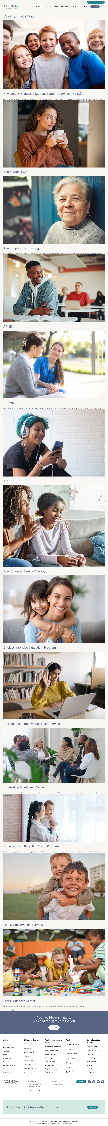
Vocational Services (30, 1068)
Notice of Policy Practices (55, 1121)
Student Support (29, 1060)
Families (69, 1040)
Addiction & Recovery (30, 1044)
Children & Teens (31, 1040)
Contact (84, 6)
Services (37, 6)
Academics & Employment (53, 1046)
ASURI (7, 481)
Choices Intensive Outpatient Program (29, 647)
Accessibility (75, 1121)
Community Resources (72, 1044)
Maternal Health (91, 1061)
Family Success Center (19, 1001)
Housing (68, 1063)
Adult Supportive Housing (21, 248)
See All (6, 1073)
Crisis (5, 1055)
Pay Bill (81, 1081)
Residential (27, 1056)
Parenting (69, 1067)
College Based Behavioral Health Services (32, 723)
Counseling (6, 1051)
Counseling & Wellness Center (24, 787)
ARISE (7, 326)
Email (57, 1107)
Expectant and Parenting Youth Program (31, 846)
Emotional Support (71, 1053)
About (46, 6)
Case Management (9, 1047)
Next (14, 1010)
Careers (55, 6)
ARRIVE (8, 402)
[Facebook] (89, 1081)
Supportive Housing (30, 1064)
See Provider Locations (35, 1091)
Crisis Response (29, 1052)
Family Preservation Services (23, 924)
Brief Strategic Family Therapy (24, 571)
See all (89, 1073)
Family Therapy (70, 1058)
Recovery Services (9, 1069)
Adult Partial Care (15, 172)
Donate (75, 6)
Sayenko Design (68, 1123)
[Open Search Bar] (102, 7)
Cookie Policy (66, 1121)
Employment (7, 1058)
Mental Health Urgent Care (11, 1062)
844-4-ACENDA (57, 1084)
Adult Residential (8, 1044)
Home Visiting (91, 1058)
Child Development (92, 1046)
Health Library (64, 6)
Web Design (61, 1123)
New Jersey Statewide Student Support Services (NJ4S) (42, 93)
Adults (6, 1040)
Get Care (95, 6)
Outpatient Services (9, 1065)
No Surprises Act (34, 1121)
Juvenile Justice (50, 1065)
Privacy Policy (43, 1121)
